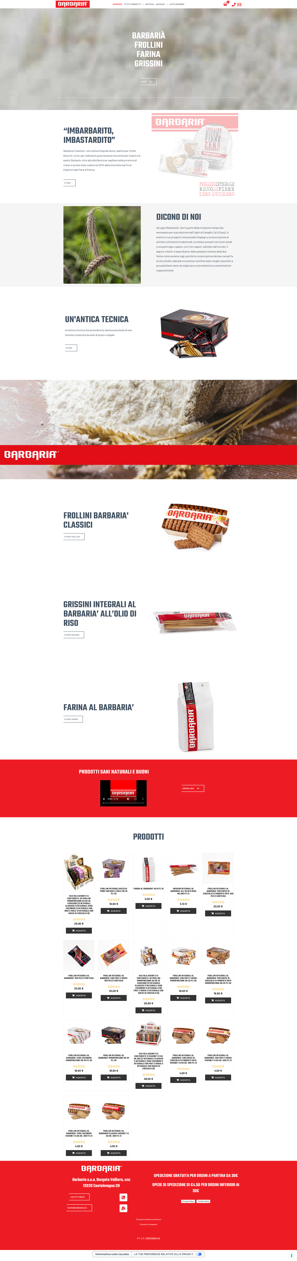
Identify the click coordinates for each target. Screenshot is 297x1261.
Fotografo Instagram (148, 1224)
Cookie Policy (203, 1201)
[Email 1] (239, 5)
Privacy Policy (188, 1201)
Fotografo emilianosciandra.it (148, 1219)
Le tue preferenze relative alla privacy (163, 1254)
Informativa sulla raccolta (112, 1254)
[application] (142, 4)
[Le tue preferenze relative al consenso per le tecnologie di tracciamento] (292, 1256)
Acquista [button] (81, 930)
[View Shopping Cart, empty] (225, 4)
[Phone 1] (234, 5)
